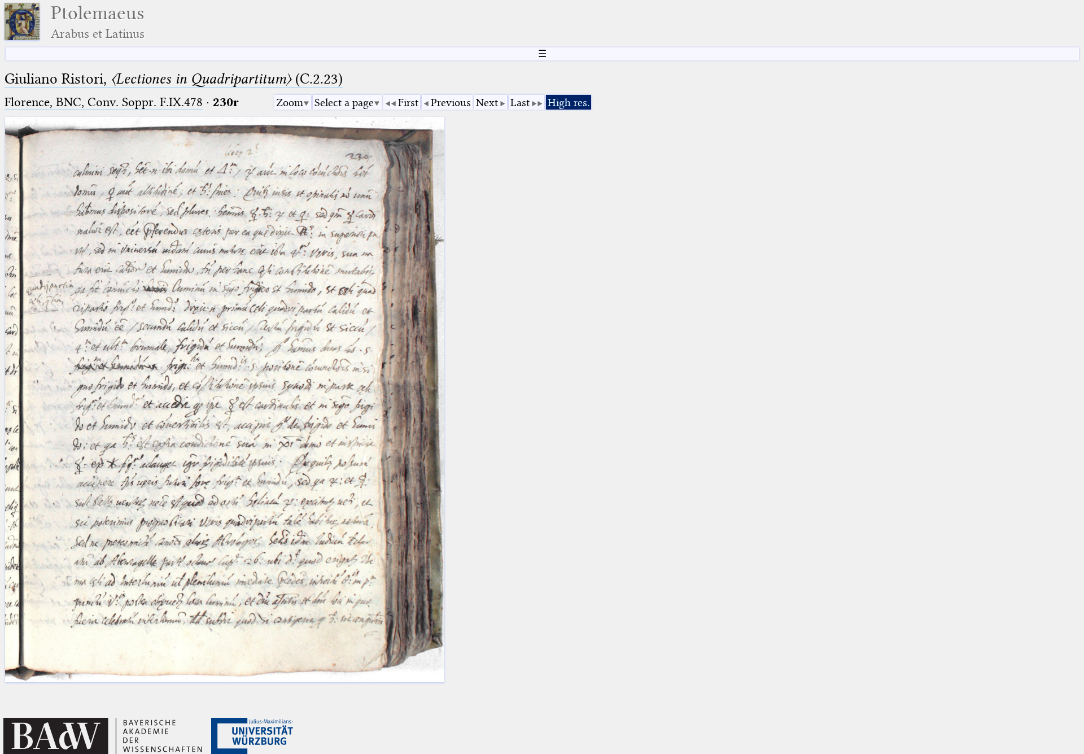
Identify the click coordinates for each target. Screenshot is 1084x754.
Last (520, 102)
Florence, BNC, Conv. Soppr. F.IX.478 (104, 102)
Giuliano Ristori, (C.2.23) (174, 79)
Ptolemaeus (98, 21)
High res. (568, 102)
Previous (451, 102)
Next (487, 102)
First (408, 102)
